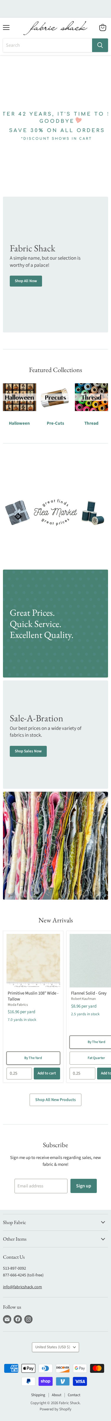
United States (52, 1347)
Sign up (83, 1186)
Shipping (38, 1395)
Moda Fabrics (18, 1004)
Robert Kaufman (83, 998)
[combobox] (47, 45)
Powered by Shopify (55, 1409)
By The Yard (33, 1058)
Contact (74, 1395)
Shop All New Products (55, 1100)
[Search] (100, 45)
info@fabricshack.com (22, 1287)
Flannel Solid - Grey (89, 993)
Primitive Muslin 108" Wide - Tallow (33, 996)
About (56, 1395)
